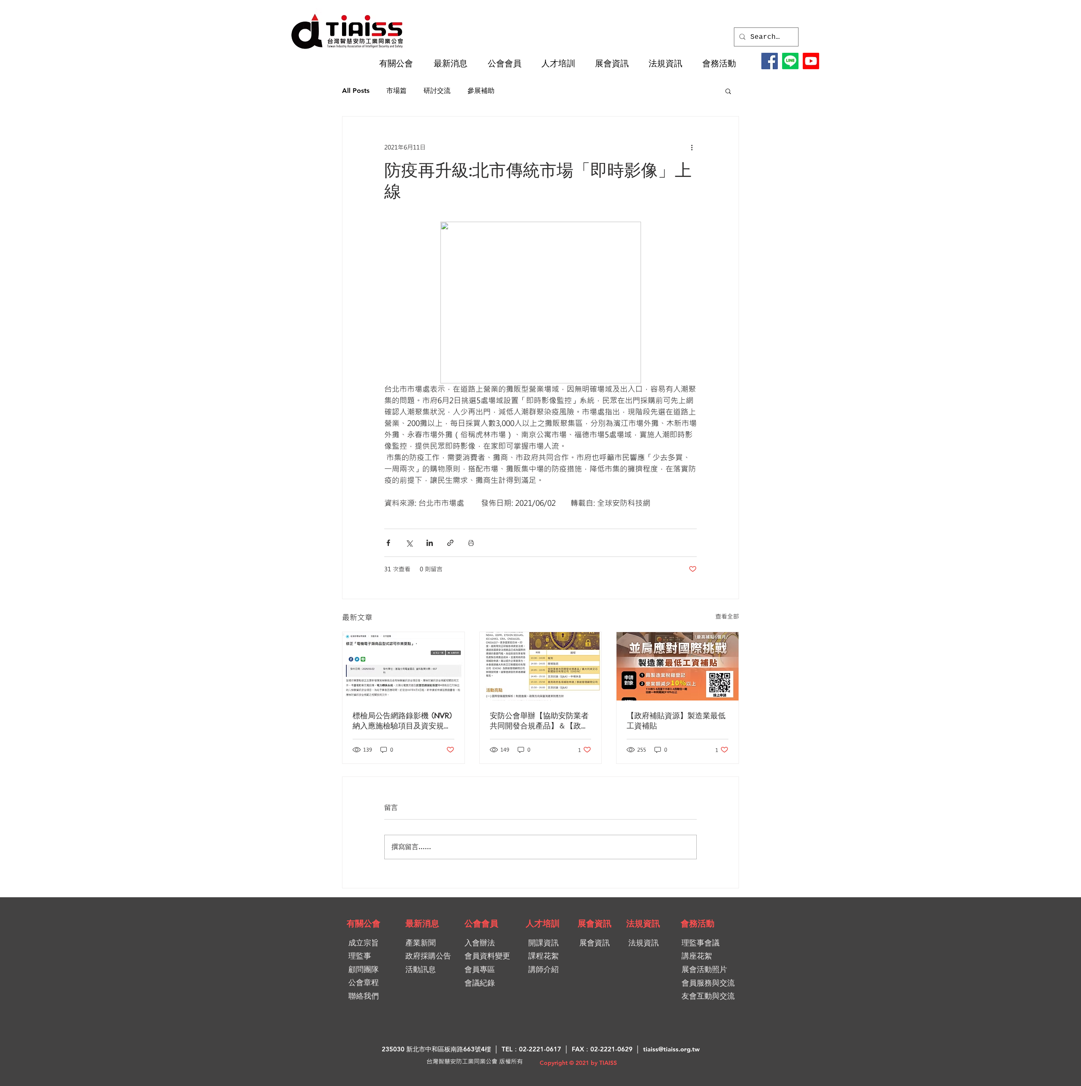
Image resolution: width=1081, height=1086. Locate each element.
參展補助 (480, 91)
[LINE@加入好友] (790, 61)
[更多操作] (692, 147)
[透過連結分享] (450, 543)
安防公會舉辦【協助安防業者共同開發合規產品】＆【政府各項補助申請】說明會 (539, 721)
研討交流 (437, 91)
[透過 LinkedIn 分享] (430, 543)
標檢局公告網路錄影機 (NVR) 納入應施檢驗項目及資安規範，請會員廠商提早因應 (402, 721)
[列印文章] (471, 543)
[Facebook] (769, 61)
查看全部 (727, 616)
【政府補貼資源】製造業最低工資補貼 (676, 720)
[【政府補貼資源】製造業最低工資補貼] (678, 666)
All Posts (355, 91)
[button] (400, 63)
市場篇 (396, 91)
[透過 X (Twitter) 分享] (409, 543)
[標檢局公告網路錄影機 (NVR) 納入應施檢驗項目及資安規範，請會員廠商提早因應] (403, 666)
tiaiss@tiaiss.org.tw (671, 1049)
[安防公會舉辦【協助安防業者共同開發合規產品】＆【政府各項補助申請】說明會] (541, 666)
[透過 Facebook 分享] (388, 543)
